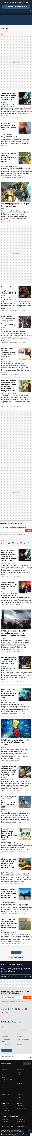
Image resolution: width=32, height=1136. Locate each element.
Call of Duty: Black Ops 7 (23, 1040)
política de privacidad (21, 534)
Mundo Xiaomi (5, 1082)
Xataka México (5, 1119)
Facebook (5, 543)
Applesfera (4, 1077)
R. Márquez (9, 651)
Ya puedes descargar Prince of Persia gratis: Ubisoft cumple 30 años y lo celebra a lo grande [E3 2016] (9, 771)
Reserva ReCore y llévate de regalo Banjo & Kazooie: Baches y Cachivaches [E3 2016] (9, 833)
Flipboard (24, 543)
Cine (12, 976)
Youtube (9, 543)
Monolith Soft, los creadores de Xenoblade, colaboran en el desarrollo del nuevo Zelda (8, 353)
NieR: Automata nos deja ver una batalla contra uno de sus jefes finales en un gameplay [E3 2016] (8, 321)
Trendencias (5, 1105)
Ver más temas (6, 1050)
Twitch (20, 543)
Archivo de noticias (17, 957)
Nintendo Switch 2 (22, 1030)
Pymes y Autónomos (21, 1108)
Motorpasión (20, 1094)
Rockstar (21, 34)
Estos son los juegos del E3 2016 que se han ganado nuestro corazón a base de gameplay (15, 633)
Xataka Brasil (5, 1121)
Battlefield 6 (20, 1044)
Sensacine (19, 1083)
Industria (4, 102)
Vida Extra (19, 1074)
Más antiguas (16, 952)
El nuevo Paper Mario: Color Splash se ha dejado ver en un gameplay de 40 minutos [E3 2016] (9, 863)
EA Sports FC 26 (6, 1044)
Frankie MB (9, 117)
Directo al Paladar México (8, 1126)
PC (2, 1033)
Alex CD (8, 222)
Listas (3, 208)
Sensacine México (21, 1121)
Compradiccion (5, 1110)
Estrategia (4, 809)
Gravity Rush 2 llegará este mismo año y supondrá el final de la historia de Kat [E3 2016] (9, 693)
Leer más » (4, 115)
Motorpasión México (21, 1126)
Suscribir (28, 530)
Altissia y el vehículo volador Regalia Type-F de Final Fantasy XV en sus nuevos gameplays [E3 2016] (8, 893)
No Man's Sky (20, 1036)
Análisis (17, 976)
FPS (2, 591)
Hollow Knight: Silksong (6, 1040)
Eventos (3, 132)
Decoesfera (5, 1108)
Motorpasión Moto (21, 1097)
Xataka (3, 1072)
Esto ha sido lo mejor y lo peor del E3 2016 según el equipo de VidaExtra (15, 742)
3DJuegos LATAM (21, 1119)
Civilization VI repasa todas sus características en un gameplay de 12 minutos (8, 157)
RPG (2, 359)
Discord (28, 543)
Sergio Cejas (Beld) (11, 177)
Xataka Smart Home (7, 1079)
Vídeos (3, 164)
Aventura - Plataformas (9, 393)
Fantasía (15, 34)
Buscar (29, 1056)
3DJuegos (19, 1072)
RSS (17, 543)
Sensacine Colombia (21, 1124)
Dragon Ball (24, 976)
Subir (25, 1063)
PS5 (18, 1033)
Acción (3, 666)
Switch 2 (28, 34)
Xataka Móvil (5, 1074)
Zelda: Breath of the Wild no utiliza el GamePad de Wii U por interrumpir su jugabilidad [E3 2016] (9, 923)
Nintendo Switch (6, 1030)
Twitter (1, 543)
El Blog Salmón (20, 1105)
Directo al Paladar (6, 1094)
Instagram (13, 543)
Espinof (18, 1086)
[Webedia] (6, 1064)
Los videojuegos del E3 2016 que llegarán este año (15, 205)
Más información (24, 1134)
